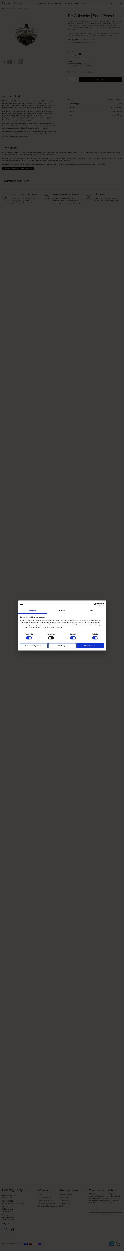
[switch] (51, 637)
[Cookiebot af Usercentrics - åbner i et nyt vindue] (95, 604)
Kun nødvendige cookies (33, 646)
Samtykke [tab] (32, 611)
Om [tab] (91, 611)
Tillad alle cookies (90, 646)
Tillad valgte (62, 646)
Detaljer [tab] (62, 611)
